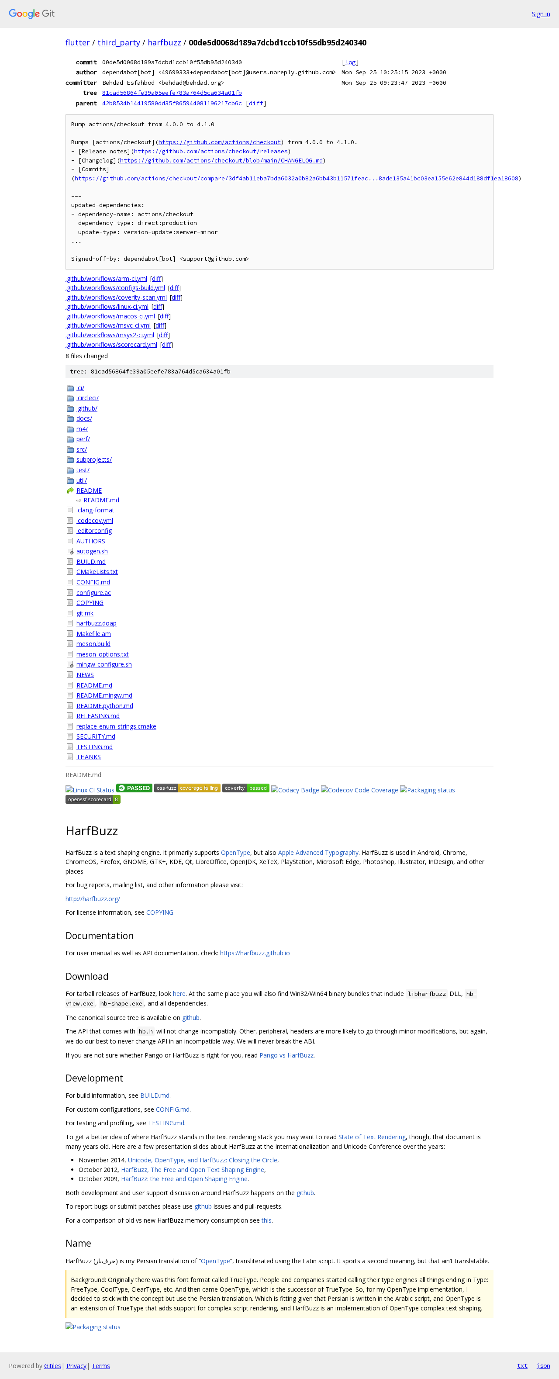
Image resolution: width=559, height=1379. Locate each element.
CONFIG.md (93, 582)
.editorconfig (94, 530)
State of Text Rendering (372, 1137)
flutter (78, 42)
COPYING (90, 602)
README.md (101, 500)
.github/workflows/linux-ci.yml (107, 306)
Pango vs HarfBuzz (286, 1055)
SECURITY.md (95, 736)
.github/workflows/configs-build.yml (115, 287)
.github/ (86, 408)
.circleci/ (87, 398)
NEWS (85, 674)
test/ (83, 470)
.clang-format (95, 510)
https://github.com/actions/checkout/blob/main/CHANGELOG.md (221, 160)
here (179, 993)
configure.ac (93, 592)
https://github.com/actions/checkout (220, 142)
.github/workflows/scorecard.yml (111, 344)
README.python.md (104, 706)
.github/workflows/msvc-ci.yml (108, 325)
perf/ (83, 439)
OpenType (235, 852)
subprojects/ (94, 459)
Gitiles (52, 1366)
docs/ (84, 418)
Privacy (76, 1366)
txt (522, 1365)
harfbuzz (164, 42)
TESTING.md (94, 747)
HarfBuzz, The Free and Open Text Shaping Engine (192, 1169)
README (89, 490)
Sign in (541, 14)
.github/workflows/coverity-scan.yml (116, 297)
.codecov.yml (94, 520)
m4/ (82, 429)
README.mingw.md (104, 695)
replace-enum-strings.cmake (116, 726)
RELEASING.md (98, 716)
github (191, 1017)
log (350, 62)
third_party (118, 42)
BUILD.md (91, 561)
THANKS (88, 757)
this (267, 1220)
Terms (101, 1366)
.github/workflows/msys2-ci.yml (110, 335)
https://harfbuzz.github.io (255, 953)
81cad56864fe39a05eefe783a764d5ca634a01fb (172, 93)
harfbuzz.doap (96, 623)
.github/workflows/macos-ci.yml (110, 316)
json (543, 1365)
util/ (81, 480)
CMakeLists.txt (97, 571)
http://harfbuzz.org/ (93, 899)
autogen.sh (92, 551)
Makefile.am (93, 633)
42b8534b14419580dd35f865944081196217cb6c (172, 103)
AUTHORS (90, 541)
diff (256, 103)
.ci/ (80, 388)
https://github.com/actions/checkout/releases (211, 151)
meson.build (93, 643)
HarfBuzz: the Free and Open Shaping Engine (184, 1179)
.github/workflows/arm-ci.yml (106, 278)
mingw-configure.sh (104, 664)
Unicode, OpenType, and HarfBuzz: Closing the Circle (202, 1160)
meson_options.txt (102, 654)
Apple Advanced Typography (318, 852)
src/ (81, 449)
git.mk (84, 613)
